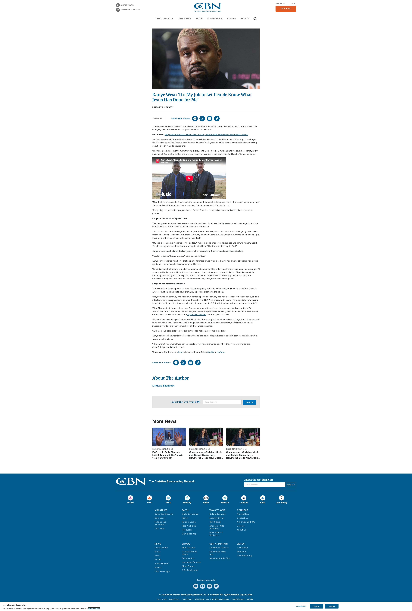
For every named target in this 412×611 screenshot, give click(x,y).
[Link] (217, 118)
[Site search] (255, 19)
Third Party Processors (220, 599)
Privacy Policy (174, 599)
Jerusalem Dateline (191, 562)
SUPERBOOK (215, 18)
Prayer (185, 518)
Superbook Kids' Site (219, 558)
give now (286, 9)
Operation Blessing (163, 514)
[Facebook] (195, 118)
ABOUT (244, 18)
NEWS (157, 543)
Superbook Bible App (217, 553)
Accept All (332, 606)
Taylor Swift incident (196, 314)
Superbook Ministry (219, 547)
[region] (206, 606)
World (157, 551)
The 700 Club (164, 18)
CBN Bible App (189, 534)
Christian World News (189, 553)
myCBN (250, 599)
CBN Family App (190, 570)
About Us (241, 530)
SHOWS (186, 543)
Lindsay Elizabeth (163, 107)
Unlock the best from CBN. (185, 402)
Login (294, 3)
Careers (241, 526)
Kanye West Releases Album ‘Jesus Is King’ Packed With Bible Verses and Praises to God (206, 134)
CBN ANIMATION (218, 543)
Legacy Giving (216, 518)
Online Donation (217, 514)
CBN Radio (242, 547)
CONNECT (242, 510)
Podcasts (241, 551)
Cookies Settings (238, 599)
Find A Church (189, 526)
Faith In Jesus (189, 522)
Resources (187, 530)
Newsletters (243, 514)
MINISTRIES (160, 510)
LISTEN (231, 18)
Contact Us (280, 3)
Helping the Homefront (160, 523)
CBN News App (162, 571)
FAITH (199, 18)
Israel (157, 555)
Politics (158, 567)
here (180, 352)
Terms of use (161, 599)
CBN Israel (159, 518)
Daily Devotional (190, 514)
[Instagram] (209, 586)
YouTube (221, 352)
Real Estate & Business (216, 534)
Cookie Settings (301, 606)
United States (161, 547)
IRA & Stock (215, 522)
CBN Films (159, 528)
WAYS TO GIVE (217, 510)
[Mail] (209, 118)
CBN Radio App (244, 555)
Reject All (316, 606)
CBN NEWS (184, 18)
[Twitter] (202, 118)
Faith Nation (188, 558)
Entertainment (161, 563)
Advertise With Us (246, 522)
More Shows (188, 566)
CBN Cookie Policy (202, 599)
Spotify (210, 352)
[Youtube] (195, 586)
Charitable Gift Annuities (216, 527)
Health (157, 559)
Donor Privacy (187, 599)
